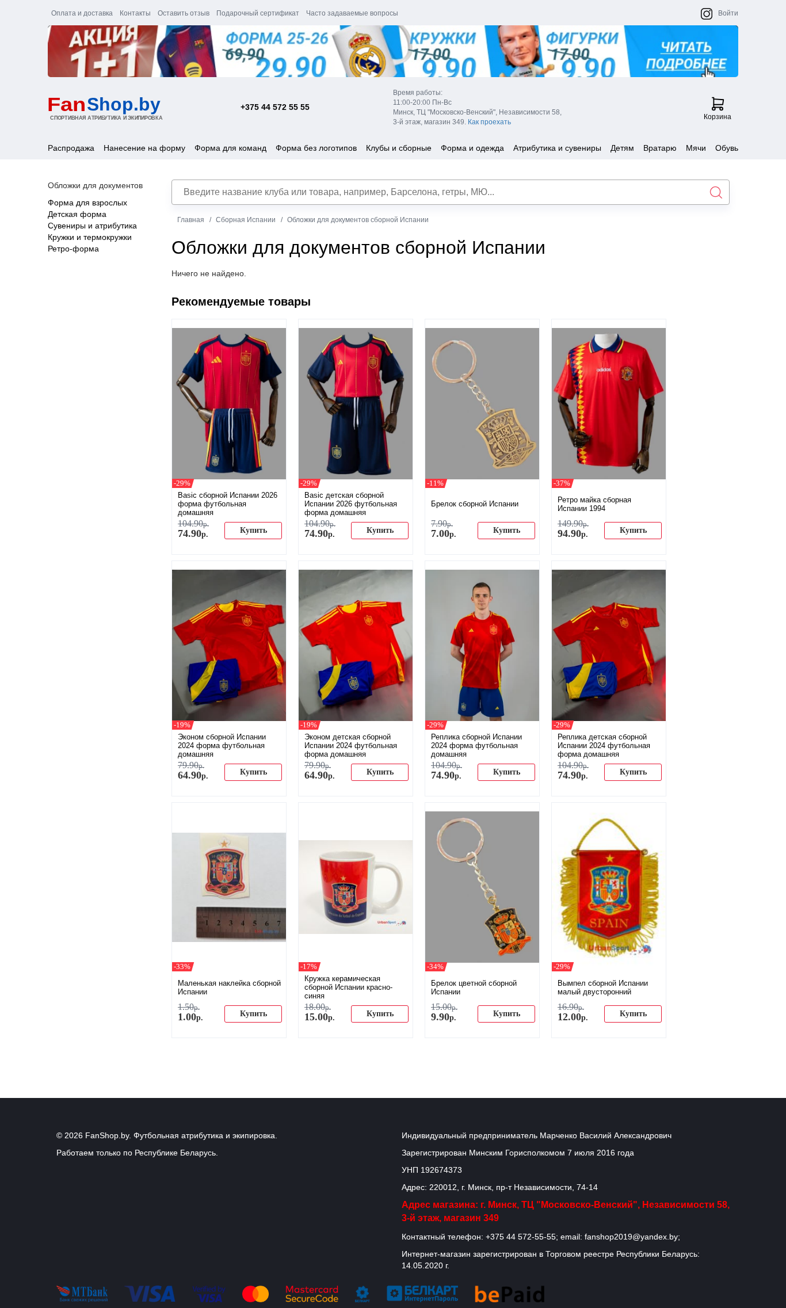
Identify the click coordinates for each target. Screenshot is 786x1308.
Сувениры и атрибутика (92, 225)
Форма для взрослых (87, 202)
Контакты (135, 13)
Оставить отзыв (183, 13)
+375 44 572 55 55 (275, 107)
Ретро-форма (73, 248)
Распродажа (71, 147)
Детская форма (77, 214)
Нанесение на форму (144, 147)
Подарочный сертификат (257, 13)
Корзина (717, 117)
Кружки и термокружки (90, 237)
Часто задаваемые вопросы (352, 13)
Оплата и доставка (82, 13)
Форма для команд (230, 147)
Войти (728, 13)
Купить (253, 530)
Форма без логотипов (316, 147)
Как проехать (489, 122)
